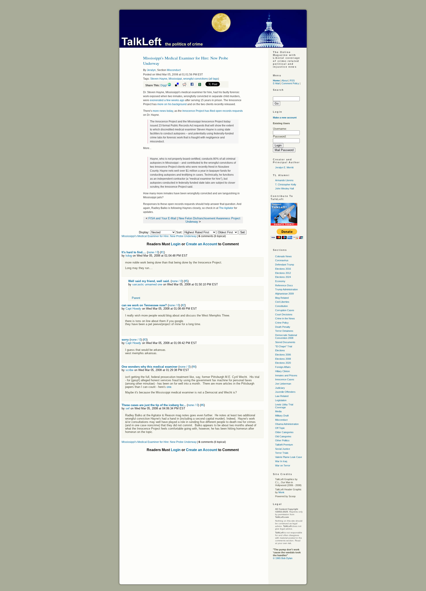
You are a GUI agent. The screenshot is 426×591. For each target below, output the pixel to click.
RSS (292, 80)
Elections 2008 (283, 358)
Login (176, 244)
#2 (183, 305)
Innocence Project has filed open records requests (212, 110)
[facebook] (193, 85)
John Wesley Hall (284, 188)
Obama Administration (287, 424)
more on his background (172, 104)
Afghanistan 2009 (284, 293)
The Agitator (226, 208)
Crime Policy (282, 322)
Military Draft (282, 415)
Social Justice (282, 449)
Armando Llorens (284, 180)
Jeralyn (151, 70)
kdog (129, 255)
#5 (186, 281)
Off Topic (280, 428)
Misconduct (174, 70)
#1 (162, 252)
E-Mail (276, 83)
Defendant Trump (284, 264)
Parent (136, 298)
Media (278, 411)
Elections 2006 (283, 354)
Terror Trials (281, 453)
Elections (280, 350)
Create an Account (201, 244)
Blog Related (282, 297)
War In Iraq (281, 461)
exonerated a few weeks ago (167, 100)
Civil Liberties (282, 301)
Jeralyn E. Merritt (284, 167)
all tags (213, 78)
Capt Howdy (133, 308)
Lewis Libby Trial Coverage (284, 406)
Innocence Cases (284, 379)
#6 (202, 405)
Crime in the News (285, 318)
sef (128, 408)
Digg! (163, 85)
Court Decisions (283, 314)
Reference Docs (284, 285)
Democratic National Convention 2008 (286, 336)
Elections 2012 (283, 273)
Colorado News (283, 256)
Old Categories (283, 436)
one (169, 387)
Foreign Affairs (283, 367)
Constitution (281, 306)
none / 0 (153, 252)
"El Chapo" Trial (283, 346)
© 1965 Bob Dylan (282, 558)
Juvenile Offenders (285, 392)
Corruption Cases (284, 310)
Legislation (280, 400)
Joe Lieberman (283, 383)
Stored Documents (285, 342)
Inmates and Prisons (286, 375)
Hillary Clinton (282, 371)
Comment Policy (290, 83)
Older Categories (284, 432)
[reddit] (186, 85)
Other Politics (282, 440)
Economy (280, 281)
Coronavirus (281, 260)
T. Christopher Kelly (285, 184)
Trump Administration (286, 289)
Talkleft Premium (284, 444)
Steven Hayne (158, 78)
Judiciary (280, 388)
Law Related (281, 396)
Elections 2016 (283, 268)
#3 (145, 339)
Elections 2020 (283, 362)
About (285, 80)
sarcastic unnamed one (147, 284)
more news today (163, 110)
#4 (193, 366)
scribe (129, 370)
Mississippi (175, 78)
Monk (281, 492)
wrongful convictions (195, 78)
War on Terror (282, 465)
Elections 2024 (283, 277)
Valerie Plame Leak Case (288, 457)
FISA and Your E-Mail (162, 218)
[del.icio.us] (178, 85)
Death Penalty (282, 327)
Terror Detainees (284, 331)
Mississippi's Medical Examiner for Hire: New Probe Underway (159, 236)
